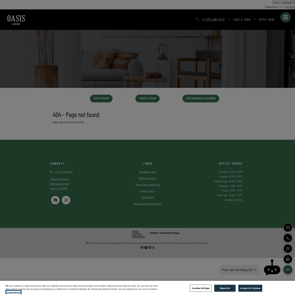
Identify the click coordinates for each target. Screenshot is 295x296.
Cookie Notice (13, 292)
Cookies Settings (201, 288)
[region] (147, 288)
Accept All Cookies (250, 288)
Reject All (225, 288)
